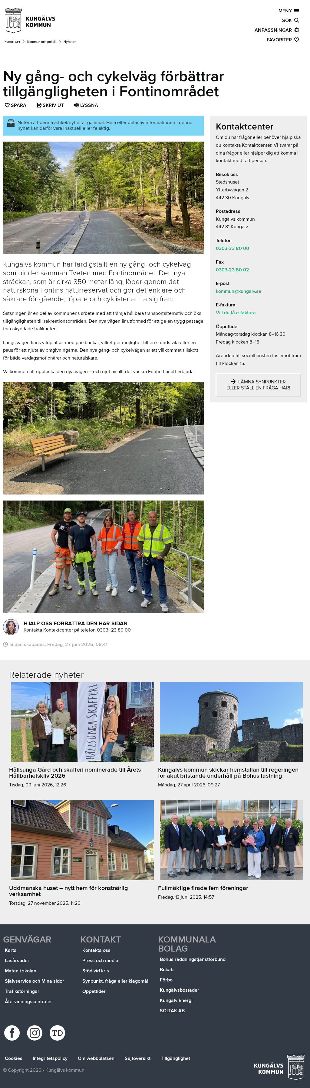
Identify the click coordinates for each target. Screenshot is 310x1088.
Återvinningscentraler (28, 1002)
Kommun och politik (42, 42)
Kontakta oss (96, 950)
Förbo (166, 980)
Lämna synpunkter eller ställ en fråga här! (258, 385)
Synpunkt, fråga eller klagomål (115, 981)
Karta (11, 950)
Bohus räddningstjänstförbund (193, 959)
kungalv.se (12, 41)
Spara (19, 106)
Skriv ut (52, 105)
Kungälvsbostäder (179, 990)
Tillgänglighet (175, 1058)
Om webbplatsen (96, 1058)
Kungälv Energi (176, 1000)
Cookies (13, 1058)
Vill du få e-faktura (236, 313)
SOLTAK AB (172, 1011)
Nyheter (70, 42)
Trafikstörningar (22, 991)
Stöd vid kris (95, 971)
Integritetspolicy (50, 1058)
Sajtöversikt (137, 1058)
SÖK (288, 21)
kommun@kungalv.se (238, 291)
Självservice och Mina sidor (34, 981)
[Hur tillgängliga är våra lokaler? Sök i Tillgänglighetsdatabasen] (58, 1033)
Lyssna (88, 105)
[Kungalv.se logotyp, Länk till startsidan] (30, 20)
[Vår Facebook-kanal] (13, 1033)
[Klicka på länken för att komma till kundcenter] (11, 627)
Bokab (166, 970)
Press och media (100, 961)
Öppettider (94, 991)
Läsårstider (17, 961)
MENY (286, 11)
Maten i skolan (20, 971)
